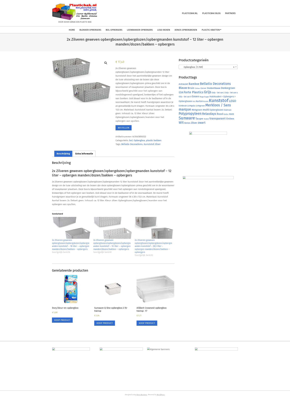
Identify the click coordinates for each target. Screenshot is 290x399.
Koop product (62, 320)
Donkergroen (228, 88)
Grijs (207, 92)
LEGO (232, 101)
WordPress (161, 394)
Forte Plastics (193, 92)
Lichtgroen (200, 106)
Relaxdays (209, 114)
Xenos (187, 123)
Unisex (230, 118)
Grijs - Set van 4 (231, 93)
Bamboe (194, 84)
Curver (203, 88)
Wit (181, 123)
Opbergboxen (216, 110)
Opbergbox (139, 140)
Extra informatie (84, 153)
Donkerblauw (213, 88)
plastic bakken (153, 140)
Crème (197, 88)
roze (231, 114)
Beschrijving (63, 153)
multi (206, 109)
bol (131, 140)
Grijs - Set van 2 (218, 93)
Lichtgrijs (191, 106)
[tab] (63, 154)
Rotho (226, 114)
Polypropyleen (190, 113)
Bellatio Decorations (132, 144)
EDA (181, 92)
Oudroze (227, 110)
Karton (199, 101)
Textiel (206, 119)
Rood (220, 114)
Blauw (183, 88)
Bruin (191, 88)
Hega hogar (204, 97)
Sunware (187, 118)
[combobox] (208, 67)
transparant (217, 118)
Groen (195, 96)
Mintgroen (197, 109)
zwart (201, 122)
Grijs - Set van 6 (185, 97)
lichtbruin (183, 106)
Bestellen (123, 127)
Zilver (158, 144)
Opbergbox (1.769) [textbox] (207, 67)
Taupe (199, 118)
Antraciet (183, 84)
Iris (194, 101)
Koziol (205, 101)
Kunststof (149, 144)
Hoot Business (142, 394)
